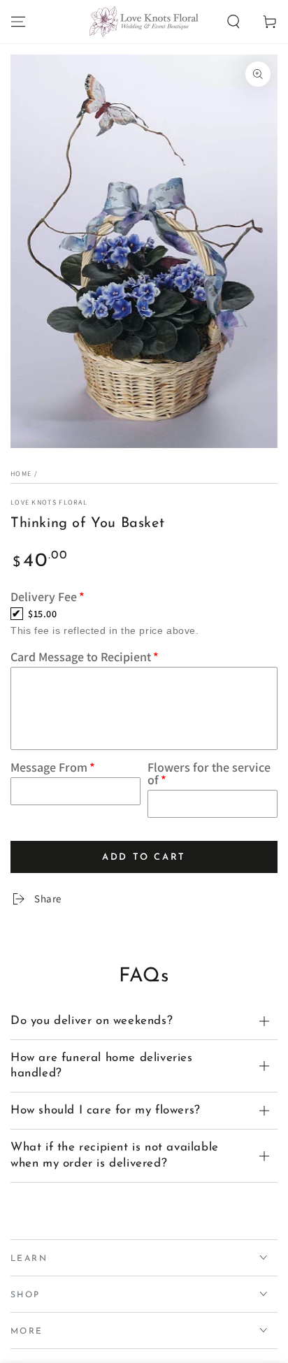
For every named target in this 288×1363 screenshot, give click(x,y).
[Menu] (18, 22)
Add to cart (144, 853)
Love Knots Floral (48, 502)
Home (20, 473)
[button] (233, 22)
